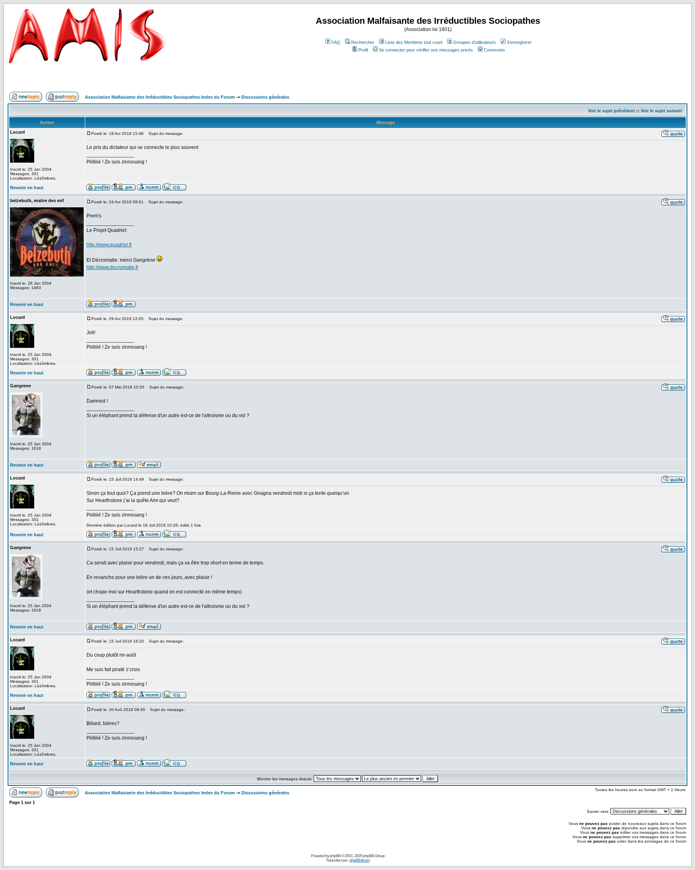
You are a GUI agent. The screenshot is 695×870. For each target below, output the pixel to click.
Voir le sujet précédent (611, 110)
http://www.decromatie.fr (112, 267)
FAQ (335, 42)
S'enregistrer (519, 42)
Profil (363, 50)
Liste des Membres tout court (413, 42)
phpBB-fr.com (360, 860)
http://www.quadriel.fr (109, 245)
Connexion (494, 50)
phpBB (335, 855)
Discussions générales (265, 97)
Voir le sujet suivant (661, 110)
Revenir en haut (26, 187)
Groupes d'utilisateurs (474, 42)
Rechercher (362, 42)
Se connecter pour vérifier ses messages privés (426, 50)
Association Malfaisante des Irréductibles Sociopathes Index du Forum (160, 97)
